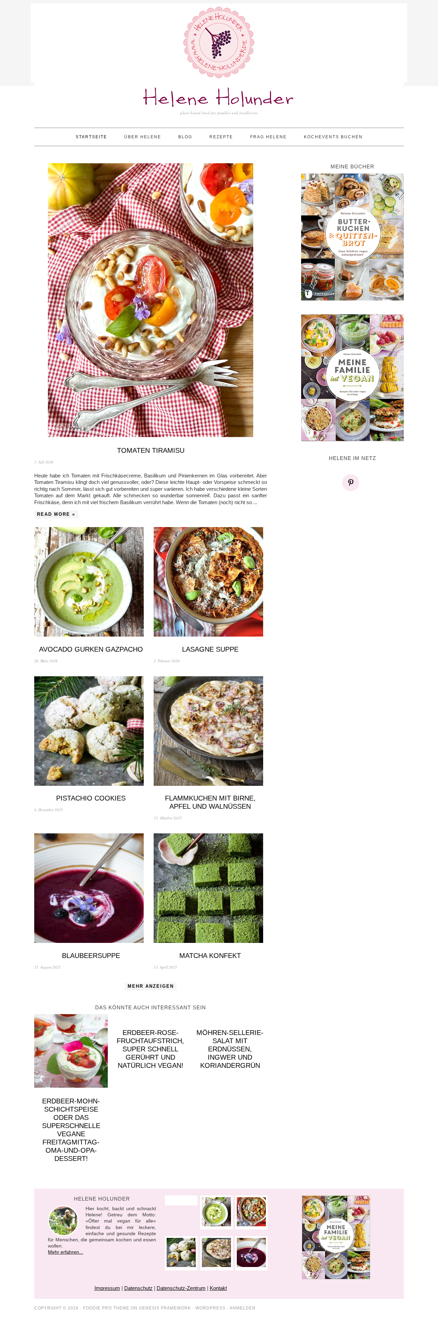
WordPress (210, 1308)
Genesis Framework (165, 1308)
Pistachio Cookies (91, 798)
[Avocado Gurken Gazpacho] (90, 582)
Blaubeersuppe (91, 955)
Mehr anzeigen (151, 986)
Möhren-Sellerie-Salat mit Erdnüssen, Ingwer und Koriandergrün (229, 1049)
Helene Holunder (219, 99)
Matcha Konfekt (210, 955)
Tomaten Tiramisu (150, 450)
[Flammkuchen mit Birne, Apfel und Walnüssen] (210, 732)
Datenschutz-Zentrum (181, 1288)
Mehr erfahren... (65, 1252)
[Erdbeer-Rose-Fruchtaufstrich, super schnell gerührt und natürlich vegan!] (150, 1017)
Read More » (56, 514)
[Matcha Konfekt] (210, 889)
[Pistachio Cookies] (90, 732)
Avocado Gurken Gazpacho (91, 649)
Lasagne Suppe (210, 649)
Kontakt (218, 1288)
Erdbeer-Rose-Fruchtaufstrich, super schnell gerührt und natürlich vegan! (150, 1049)
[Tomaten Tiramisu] (150, 301)
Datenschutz (138, 1288)
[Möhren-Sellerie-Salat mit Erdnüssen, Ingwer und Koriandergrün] (230, 1017)
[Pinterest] (352, 482)
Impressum (107, 1288)
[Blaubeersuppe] (90, 889)
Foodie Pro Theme (106, 1308)
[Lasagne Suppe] (210, 582)
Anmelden (243, 1308)
